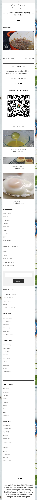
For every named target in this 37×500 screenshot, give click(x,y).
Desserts (6, 220)
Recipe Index (7, 461)
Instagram (18, 83)
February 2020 (8, 334)
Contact (7, 454)
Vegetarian (7, 240)
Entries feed (7, 259)
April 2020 (6, 328)
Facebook (16, 83)
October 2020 (7, 321)
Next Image (27, 58)
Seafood (6, 233)
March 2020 (7, 331)
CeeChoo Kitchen (18, 7)
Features (6, 227)
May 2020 (6, 324)
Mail (21, 83)
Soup (5, 237)
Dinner (5, 223)
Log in (5, 255)
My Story (5, 457)
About (5, 452)
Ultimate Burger (9, 307)
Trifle (5, 304)
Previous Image (11, 58)
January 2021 (7, 318)
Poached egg (7, 301)
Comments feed (8, 262)
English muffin (8, 297)
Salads (5, 230)
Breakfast (6, 217)
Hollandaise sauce (9, 294)
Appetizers (7, 213)
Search (18, 281)
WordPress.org (8, 265)
